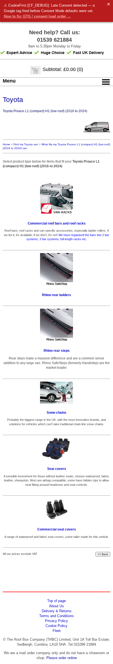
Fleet (57, 631)
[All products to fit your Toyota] (96, 136)
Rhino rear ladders (56, 295)
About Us (56, 606)
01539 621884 (54, 40)
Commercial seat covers (56, 529)
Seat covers (56, 469)
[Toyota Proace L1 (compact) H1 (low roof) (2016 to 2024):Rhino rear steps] (56, 325)
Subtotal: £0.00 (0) (63, 69)
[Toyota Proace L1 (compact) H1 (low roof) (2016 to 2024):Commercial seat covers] (56, 509)
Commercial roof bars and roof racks (57, 223)
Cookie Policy (56, 626)
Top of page (56, 601)
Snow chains (56, 413)
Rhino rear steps (57, 351)
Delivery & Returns (57, 611)
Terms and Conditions (56, 616)
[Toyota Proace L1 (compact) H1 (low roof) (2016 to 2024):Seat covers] (56, 449)
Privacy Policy (56, 621)
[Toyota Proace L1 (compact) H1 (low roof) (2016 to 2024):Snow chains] (56, 393)
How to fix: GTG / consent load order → (37, 16)
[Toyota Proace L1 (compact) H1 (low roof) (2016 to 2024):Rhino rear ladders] (56, 269)
